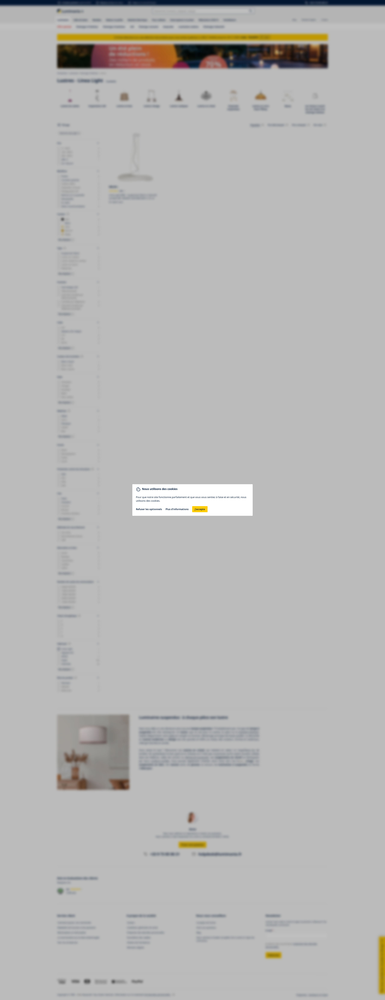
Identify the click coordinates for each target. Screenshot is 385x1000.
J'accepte (200, 509)
